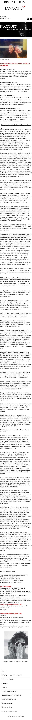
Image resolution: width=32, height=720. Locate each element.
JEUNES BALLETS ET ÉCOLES (11, 695)
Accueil (4, 671)
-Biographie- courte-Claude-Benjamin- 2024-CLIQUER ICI (16, 661)
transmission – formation (9, 691)
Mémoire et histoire (8, 679)
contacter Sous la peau (9, 711)
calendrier (6, 19)
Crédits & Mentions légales (16, 716)
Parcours (5, 683)
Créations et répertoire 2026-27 (12, 675)
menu (4, 17)
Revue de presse (7, 703)
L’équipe (4, 687)
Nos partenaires (7, 707)
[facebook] (31, 19)
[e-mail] (28, 19)
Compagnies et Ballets (9, 699)
